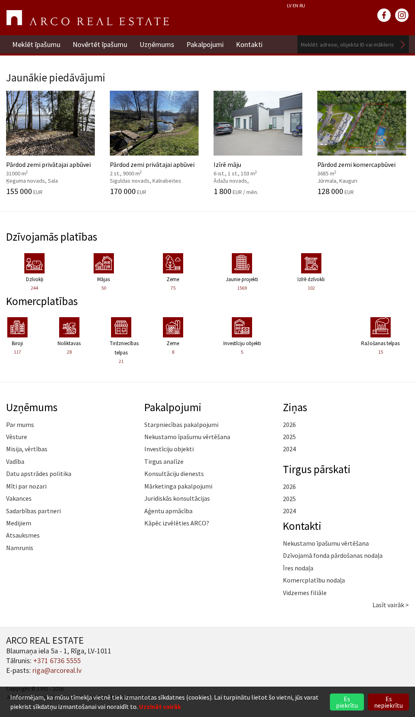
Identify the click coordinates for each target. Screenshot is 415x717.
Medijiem (18, 523)
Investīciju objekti (169, 449)
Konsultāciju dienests (174, 473)
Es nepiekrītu (388, 702)
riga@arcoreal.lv (56, 670)
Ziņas (295, 407)
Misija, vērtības (26, 449)
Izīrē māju (250, 168)
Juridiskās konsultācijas (177, 498)
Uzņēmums (156, 44)
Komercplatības (42, 301)
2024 (289, 449)
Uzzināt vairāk (160, 706)
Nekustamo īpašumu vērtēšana (187, 437)
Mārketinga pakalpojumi (178, 486)
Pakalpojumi (205, 44)
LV (289, 5)
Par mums (20, 424)
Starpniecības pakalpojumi (181, 424)
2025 (289, 437)
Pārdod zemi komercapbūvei (356, 168)
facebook (384, 15)
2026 (289, 424)
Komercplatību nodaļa (314, 580)
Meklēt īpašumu (36, 44)
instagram (402, 15)
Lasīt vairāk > (390, 605)
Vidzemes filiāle (305, 593)
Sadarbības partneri (33, 511)
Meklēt (403, 44)
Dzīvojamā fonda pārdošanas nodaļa (333, 555)
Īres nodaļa (298, 568)
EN (295, 5)
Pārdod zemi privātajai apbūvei (48, 168)
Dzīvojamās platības (51, 236)
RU (302, 5)
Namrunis (19, 548)
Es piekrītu (347, 702)
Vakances (19, 498)
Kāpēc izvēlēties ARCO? (176, 523)
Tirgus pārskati (317, 469)
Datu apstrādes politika (38, 473)
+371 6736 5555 (57, 660)
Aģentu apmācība (168, 511)
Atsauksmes (23, 535)
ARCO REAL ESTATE (87, 18)
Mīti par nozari (26, 486)
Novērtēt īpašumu (100, 44)
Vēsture (16, 437)
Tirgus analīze (164, 461)
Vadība (15, 461)
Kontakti (249, 44)
